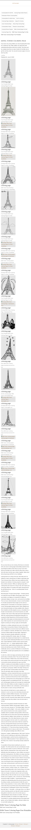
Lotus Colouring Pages (7, 23)
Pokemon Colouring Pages (18, 26)
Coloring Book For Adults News (8, 18)
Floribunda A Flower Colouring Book (9, 15)
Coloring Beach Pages (6, 26)
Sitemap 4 (18, 825)
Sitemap (16, 824)
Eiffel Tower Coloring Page (13, 41)
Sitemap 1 (21, 824)
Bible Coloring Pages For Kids (20, 29)
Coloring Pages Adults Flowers (20, 12)
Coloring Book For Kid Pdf (7, 12)
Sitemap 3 (13, 825)
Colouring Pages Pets (6, 32)
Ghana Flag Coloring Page (18, 23)
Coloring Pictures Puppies (7, 29)
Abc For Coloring (20, 18)
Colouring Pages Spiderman (8, 21)
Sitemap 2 (26, 824)
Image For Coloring (19, 21)
